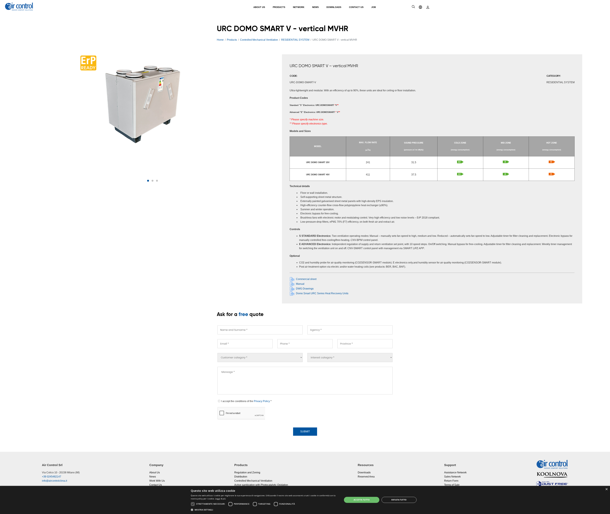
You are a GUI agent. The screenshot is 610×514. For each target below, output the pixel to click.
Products (279, 7)
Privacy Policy (262, 401)
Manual (300, 283)
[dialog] (305, 500)
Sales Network (452, 476)
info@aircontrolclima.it (54, 480)
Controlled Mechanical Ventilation (253, 480)
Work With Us (157, 480)
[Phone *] (304, 343)
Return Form (451, 480)
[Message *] (305, 380)
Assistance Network (455, 472)
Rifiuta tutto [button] (399, 499)
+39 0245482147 (51, 476)
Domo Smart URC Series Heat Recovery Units (322, 293)
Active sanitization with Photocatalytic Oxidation (261, 485)
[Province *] (365, 343)
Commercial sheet (306, 279)
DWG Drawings (305, 288)
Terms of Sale (452, 485)
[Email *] (245, 343)
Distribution (240, 476)
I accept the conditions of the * (246, 401)
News (315, 7)
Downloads (333, 7)
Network (298, 7)
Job (373, 7)
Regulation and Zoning (247, 472)
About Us (259, 7)
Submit (305, 431)
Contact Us (356, 7)
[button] (148, 181)
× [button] (606, 489)
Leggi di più (220, 498)
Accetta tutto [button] (362, 499)
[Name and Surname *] (260, 329)
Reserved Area (366, 476)
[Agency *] (350, 329)
